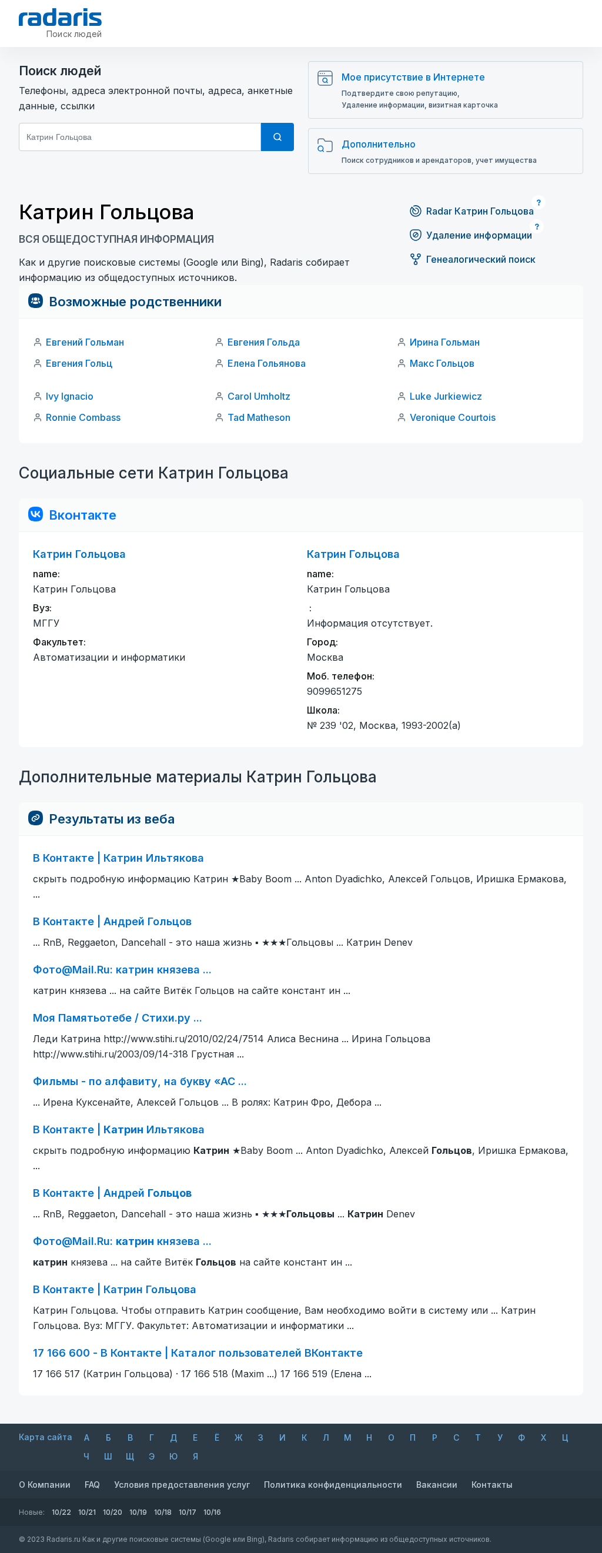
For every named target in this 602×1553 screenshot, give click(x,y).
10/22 (61, 1512)
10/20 (112, 1512)
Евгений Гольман (85, 342)
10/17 (187, 1512)
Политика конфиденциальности (333, 1485)
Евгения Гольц (79, 363)
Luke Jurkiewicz (446, 396)
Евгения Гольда (264, 342)
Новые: (32, 1512)
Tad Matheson (259, 417)
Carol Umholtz (259, 396)
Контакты (492, 1485)
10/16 (212, 1512)
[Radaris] (60, 17)
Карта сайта (45, 1437)
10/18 (163, 1512)
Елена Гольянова (267, 363)
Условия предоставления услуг (182, 1485)
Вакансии (436, 1485)
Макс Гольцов (442, 363)
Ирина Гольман (445, 342)
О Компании (45, 1485)
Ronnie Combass (83, 417)
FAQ (92, 1485)
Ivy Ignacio (69, 396)
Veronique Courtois (453, 417)
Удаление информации (479, 235)
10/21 (87, 1512)
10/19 (138, 1512)
